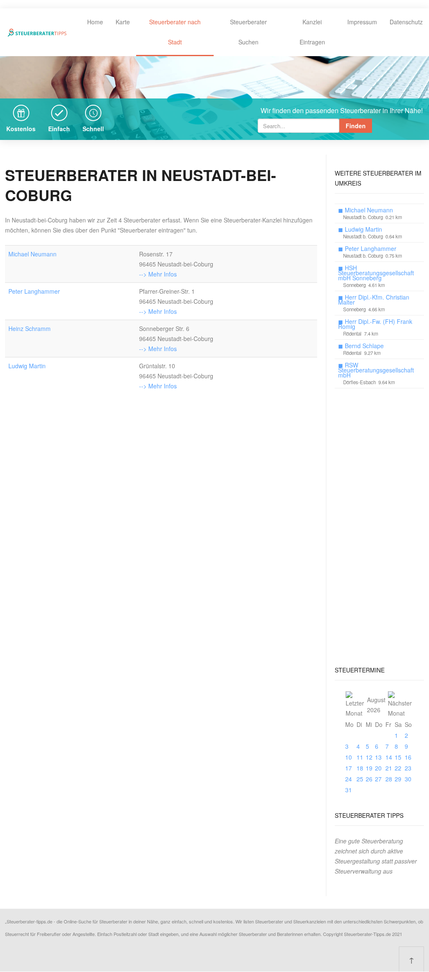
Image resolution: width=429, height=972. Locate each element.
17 (348, 768)
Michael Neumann (32, 254)
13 (378, 757)
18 (360, 768)
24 (348, 779)
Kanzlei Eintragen (312, 32)
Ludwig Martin (27, 366)
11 (360, 757)
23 (408, 768)
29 (398, 779)
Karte (123, 22)
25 (360, 779)
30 (408, 779)
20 (378, 768)
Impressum (362, 22)
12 (369, 757)
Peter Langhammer (34, 291)
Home (95, 22)
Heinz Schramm (29, 328)
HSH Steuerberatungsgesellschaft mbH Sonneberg (376, 273)
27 (378, 779)
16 (408, 757)
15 (398, 757)
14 (388, 757)
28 (388, 779)
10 (348, 757)
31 (348, 790)
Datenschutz (406, 22)
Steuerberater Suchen (248, 32)
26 (369, 779)
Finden (356, 126)
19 (369, 768)
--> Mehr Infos (158, 274)
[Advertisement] (379, 524)
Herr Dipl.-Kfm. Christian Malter (373, 299)
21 (388, 768)
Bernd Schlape (364, 345)
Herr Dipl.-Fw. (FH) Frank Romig (375, 324)
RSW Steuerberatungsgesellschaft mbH (376, 370)
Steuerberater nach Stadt (175, 32)
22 (398, 768)
